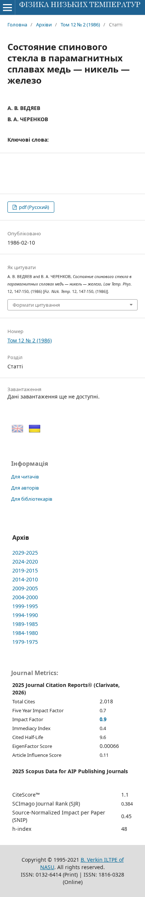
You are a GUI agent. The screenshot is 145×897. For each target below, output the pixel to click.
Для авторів (25, 487)
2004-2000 (25, 597)
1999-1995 (25, 606)
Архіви (44, 24)
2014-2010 (25, 579)
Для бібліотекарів (31, 499)
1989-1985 (25, 623)
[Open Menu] (7, 7)
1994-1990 (25, 615)
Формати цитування (36, 304)
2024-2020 (25, 561)
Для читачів (25, 476)
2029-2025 (25, 552)
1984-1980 (25, 632)
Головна (17, 24)
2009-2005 (25, 588)
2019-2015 (25, 570)
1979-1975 (25, 641)
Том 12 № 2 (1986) (80, 24)
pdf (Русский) (33, 207)
